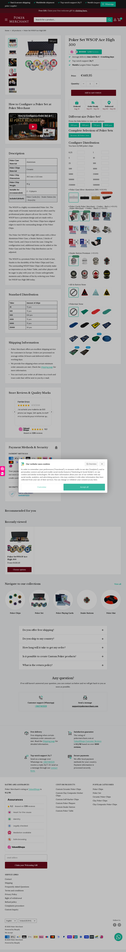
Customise (41, 487)
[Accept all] (102, 464)
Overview (92, 464)
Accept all (84, 487)
